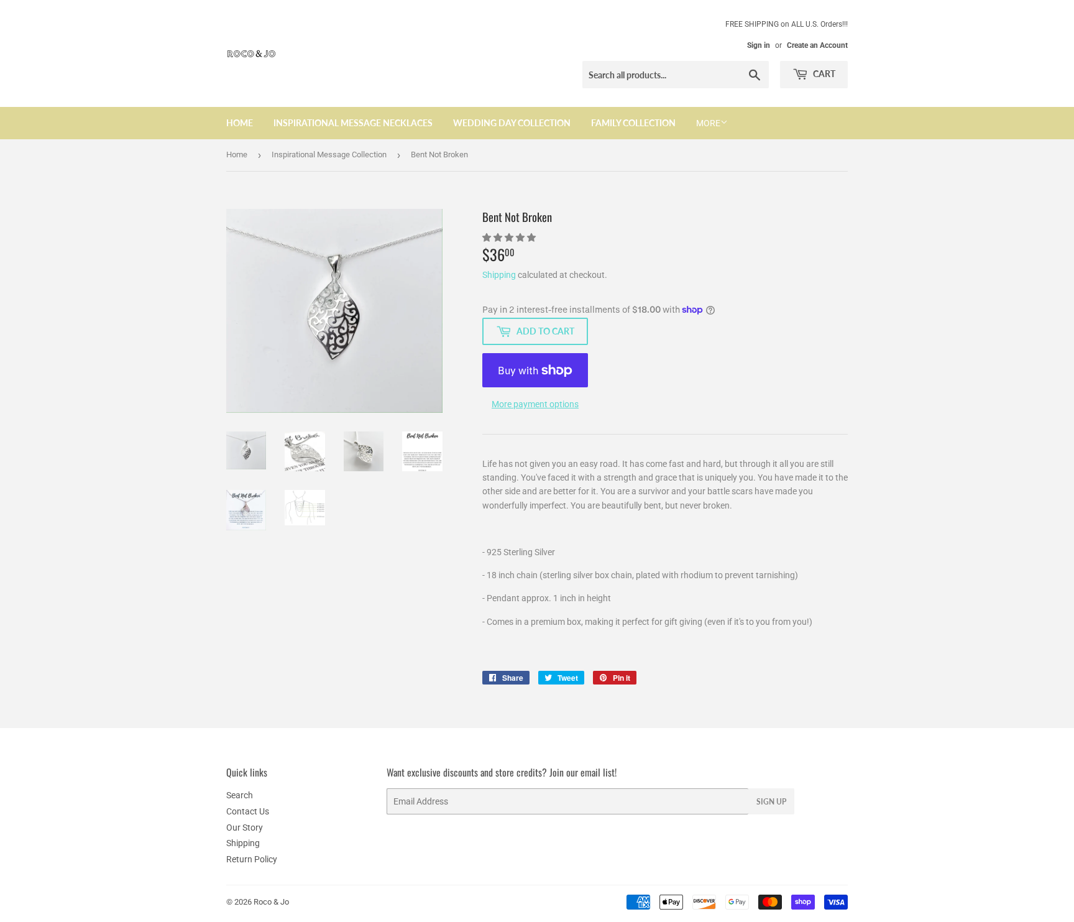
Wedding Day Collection (512, 123)
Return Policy (251, 859)
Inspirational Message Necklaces (353, 123)
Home (239, 123)
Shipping (499, 275)
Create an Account (817, 45)
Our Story (244, 827)
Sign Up (771, 801)
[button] (510, 237)
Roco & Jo (271, 901)
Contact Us (247, 811)
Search (239, 795)
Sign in (758, 45)
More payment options (535, 404)
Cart (823, 73)
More (708, 123)
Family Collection (633, 123)
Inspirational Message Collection (329, 154)
